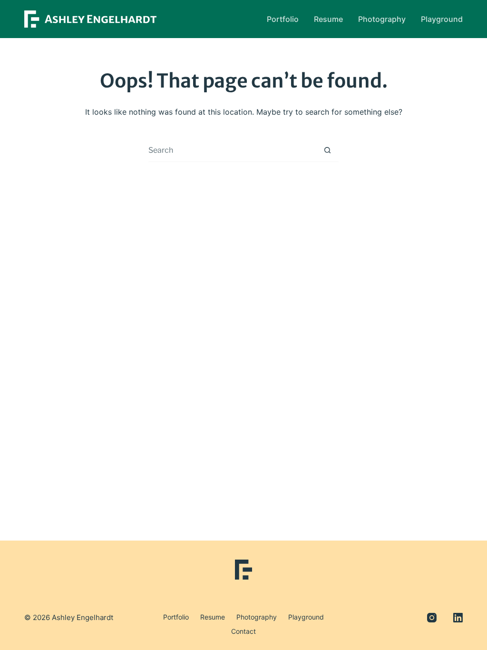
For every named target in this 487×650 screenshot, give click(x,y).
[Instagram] (432, 617)
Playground (442, 19)
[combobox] (232, 150)
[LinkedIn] (458, 617)
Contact (243, 631)
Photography (382, 19)
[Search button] (327, 149)
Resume (328, 19)
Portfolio (283, 19)
